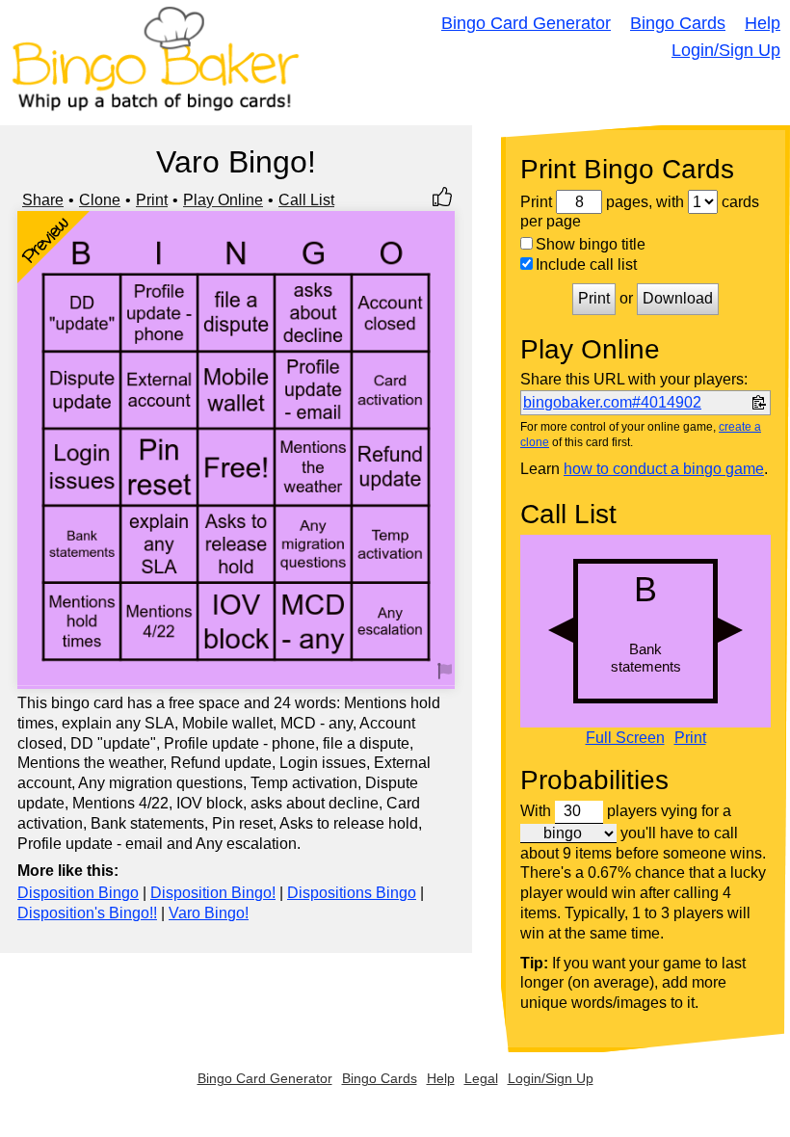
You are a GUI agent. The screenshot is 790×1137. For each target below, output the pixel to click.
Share (43, 200)
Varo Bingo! (209, 913)
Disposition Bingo (78, 893)
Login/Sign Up (726, 50)
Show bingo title (590, 244)
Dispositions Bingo (351, 893)
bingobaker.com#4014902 (612, 402)
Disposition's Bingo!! (87, 913)
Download (678, 298)
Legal (481, 1078)
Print (152, 200)
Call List (306, 200)
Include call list (586, 264)
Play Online (223, 200)
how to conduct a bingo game (664, 469)
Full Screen (625, 738)
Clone (99, 200)
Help (762, 23)
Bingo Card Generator (526, 23)
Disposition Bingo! (213, 893)
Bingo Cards (677, 23)
